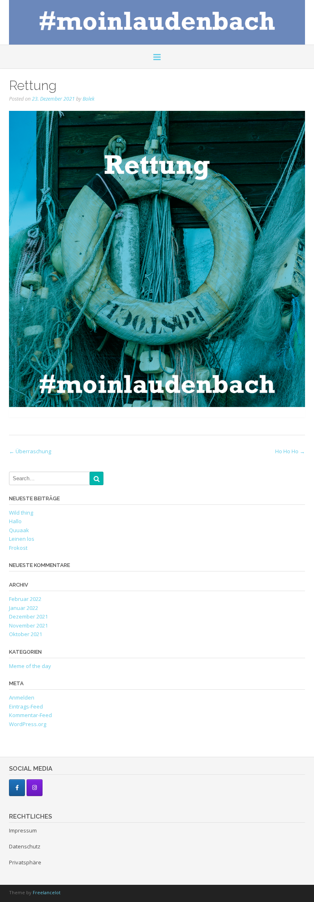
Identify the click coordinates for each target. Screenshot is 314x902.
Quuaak (19, 530)
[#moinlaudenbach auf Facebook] (17, 787)
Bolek (88, 98)
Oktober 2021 (25, 634)
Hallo (15, 521)
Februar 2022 (25, 599)
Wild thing (21, 512)
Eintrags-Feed (26, 706)
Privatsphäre (25, 862)
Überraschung (30, 451)
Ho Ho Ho (290, 451)
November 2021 (28, 625)
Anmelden (21, 697)
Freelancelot (47, 892)
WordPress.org (27, 724)
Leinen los (21, 538)
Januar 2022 (23, 608)
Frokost (18, 547)
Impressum (23, 830)
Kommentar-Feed (30, 715)
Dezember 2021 (28, 616)
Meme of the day (30, 666)
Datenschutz (24, 846)
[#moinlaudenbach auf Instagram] (35, 787)
